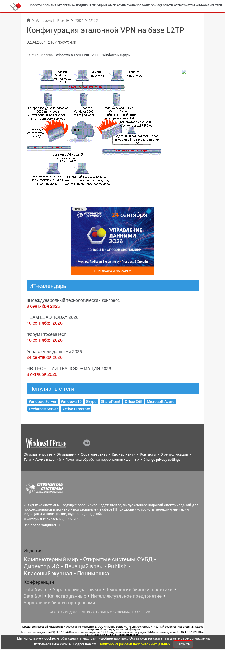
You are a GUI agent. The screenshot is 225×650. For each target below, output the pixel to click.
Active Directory (76, 409)
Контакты (148, 454)
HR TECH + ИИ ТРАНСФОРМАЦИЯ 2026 (69, 368)
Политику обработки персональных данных (135, 644)
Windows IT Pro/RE (52, 20)
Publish (117, 566)
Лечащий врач (83, 566)
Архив (121, 5)
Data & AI (33, 596)
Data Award (36, 589)
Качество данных (67, 596)
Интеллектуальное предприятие (126, 596)
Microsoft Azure (161, 401)
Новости (35, 5)
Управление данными (77, 589)
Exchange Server (43, 409)
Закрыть (183, 644)
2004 (79, 20)
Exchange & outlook (141, 5)
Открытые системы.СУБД (118, 559)
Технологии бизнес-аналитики (139, 589)
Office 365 (133, 401)
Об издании (67, 454)
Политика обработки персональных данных (102, 459)
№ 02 (93, 20)
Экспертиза (66, 5)
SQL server (165, 5)
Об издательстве (38, 454)
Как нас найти (124, 454)
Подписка (83, 5)
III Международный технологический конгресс (73, 300)
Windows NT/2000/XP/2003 (77, 55)
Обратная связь (94, 454)
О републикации (174, 454)
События (49, 5)
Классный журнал (48, 573)
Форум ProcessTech (46, 334)
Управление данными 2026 (54, 351)
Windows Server (43, 401)
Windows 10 (71, 401)
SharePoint (110, 401)
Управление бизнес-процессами (59, 602)
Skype (91, 401)
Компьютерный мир (51, 559)
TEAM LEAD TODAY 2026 (52, 317)
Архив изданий (48, 459)
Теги (27, 459)
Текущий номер (104, 5)
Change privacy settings (162, 459)
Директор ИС (41, 566)
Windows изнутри (209, 5)
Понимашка (93, 573)
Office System (184, 5)
